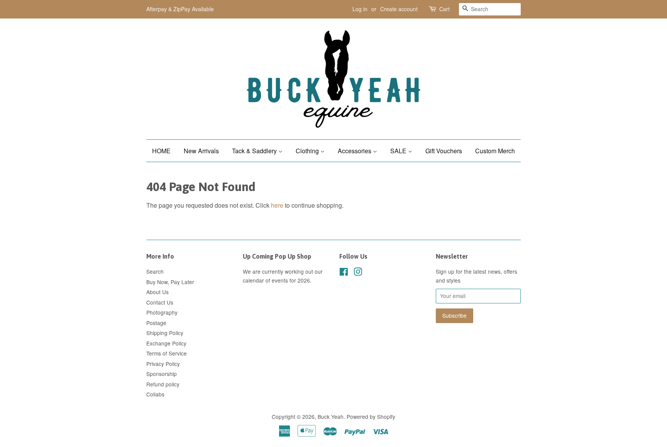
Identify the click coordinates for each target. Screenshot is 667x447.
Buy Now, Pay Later (170, 282)
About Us (157, 292)
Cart (444, 9)
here (277, 205)
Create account (399, 9)
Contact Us (159, 302)
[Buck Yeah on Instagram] (358, 273)
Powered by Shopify (371, 416)
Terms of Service (166, 353)
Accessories (355, 150)
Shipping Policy (164, 333)
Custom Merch (495, 150)
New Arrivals (201, 150)
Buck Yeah (331, 416)
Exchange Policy (166, 343)
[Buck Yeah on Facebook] (343, 273)
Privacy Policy (163, 363)
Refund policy (162, 384)
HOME (161, 150)
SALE (399, 150)
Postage (156, 323)
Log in (359, 9)
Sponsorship (161, 374)
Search (155, 271)
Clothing (308, 150)
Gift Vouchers (443, 150)
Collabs (155, 394)
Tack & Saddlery (255, 150)
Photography (162, 312)
